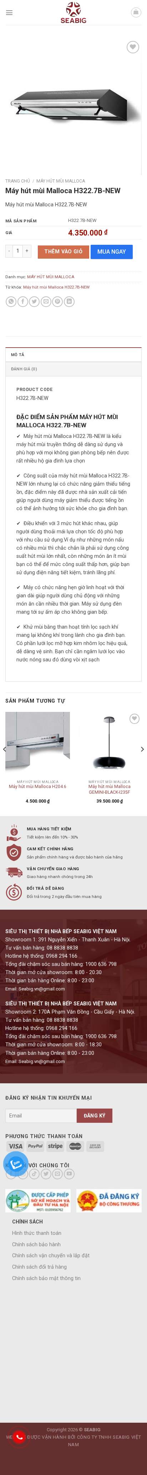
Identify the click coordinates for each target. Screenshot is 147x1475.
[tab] (73, 354)
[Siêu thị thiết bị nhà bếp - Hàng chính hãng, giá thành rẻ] (73, 12)
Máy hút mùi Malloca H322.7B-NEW (56, 287)
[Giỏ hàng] (136, 12)
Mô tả (17, 354)
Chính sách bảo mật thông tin (46, 1278)
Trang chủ (17, 181)
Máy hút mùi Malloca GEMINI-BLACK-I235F (109, 789)
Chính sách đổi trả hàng (39, 1267)
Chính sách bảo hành (36, 1245)
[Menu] (9, 12)
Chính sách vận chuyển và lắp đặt (51, 1256)
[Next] (142, 763)
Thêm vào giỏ (63, 252)
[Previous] (5, 763)
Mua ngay (111, 251)
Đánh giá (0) (24, 368)
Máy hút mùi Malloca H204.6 (37, 786)
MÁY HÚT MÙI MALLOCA (60, 181)
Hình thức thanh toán (36, 1233)
